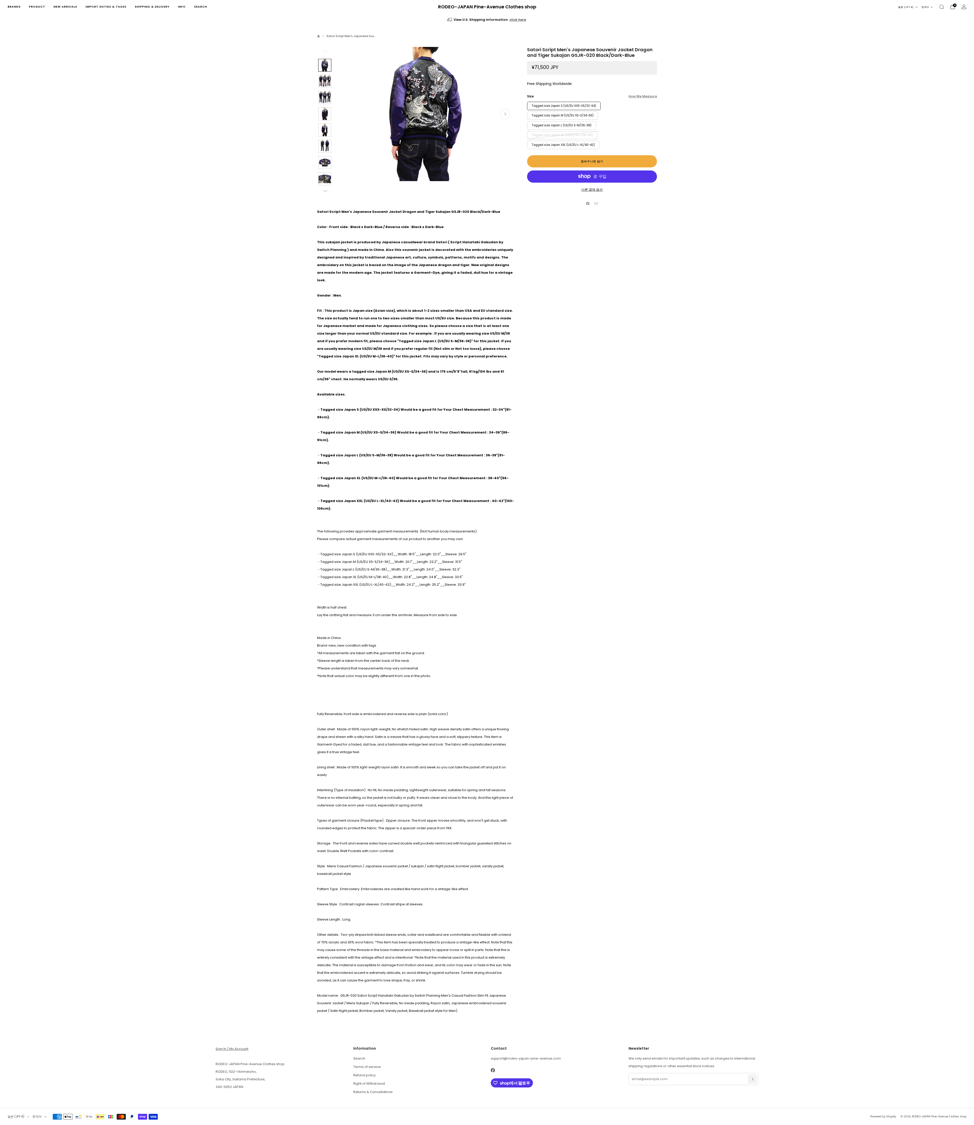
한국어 (925, 7)
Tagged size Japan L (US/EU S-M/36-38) (562, 125)
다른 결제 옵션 (592, 189)
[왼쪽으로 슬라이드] (325, 53)
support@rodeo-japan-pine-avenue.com (526, 1058)
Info (182, 7)
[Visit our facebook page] (493, 1070)
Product (37, 7)
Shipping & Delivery (152, 7)
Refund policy (364, 1075)
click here (517, 19)
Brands (14, 7)
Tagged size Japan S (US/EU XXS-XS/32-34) (564, 105)
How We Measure (643, 96)
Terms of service (367, 1066)
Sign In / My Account (232, 1048)
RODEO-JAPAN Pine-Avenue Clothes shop (487, 7)
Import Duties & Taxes (105, 7)
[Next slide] (505, 114)
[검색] (941, 6)
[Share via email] (596, 203)
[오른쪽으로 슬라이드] (325, 191)
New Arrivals (65, 7)
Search (200, 7)
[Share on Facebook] (587, 203)
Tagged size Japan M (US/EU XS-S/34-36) (563, 115)
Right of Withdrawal (369, 1083)
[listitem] (487, 20)
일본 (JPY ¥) (906, 7)
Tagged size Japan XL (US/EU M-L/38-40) (562, 135)
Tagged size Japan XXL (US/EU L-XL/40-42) (563, 145)
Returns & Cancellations (373, 1091)
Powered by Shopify (883, 1116)
